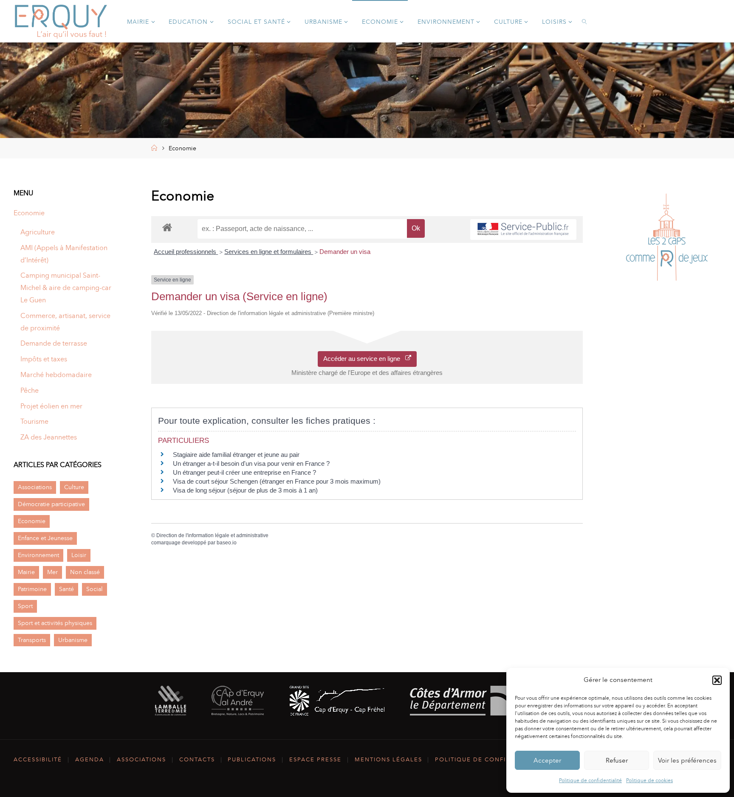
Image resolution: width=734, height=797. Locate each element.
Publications (252, 759)
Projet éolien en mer (51, 406)
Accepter (547, 760)
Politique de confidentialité (590, 780)
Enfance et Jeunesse (45, 538)
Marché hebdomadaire (56, 375)
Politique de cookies (649, 780)
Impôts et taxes (43, 359)
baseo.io (227, 543)
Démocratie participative (51, 504)
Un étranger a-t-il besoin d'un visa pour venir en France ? (251, 463)
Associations (35, 487)
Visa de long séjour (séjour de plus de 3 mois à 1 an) (245, 490)
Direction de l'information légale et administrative (212, 535)
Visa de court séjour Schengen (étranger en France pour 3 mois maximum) (277, 481)
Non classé (85, 572)
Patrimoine (32, 589)
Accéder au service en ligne (364, 358)
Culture (74, 487)
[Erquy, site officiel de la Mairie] (61, 21)
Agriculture (37, 232)
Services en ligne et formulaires (268, 251)
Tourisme (34, 421)
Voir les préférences (687, 760)
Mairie (26, 572)
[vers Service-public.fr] (523, 229)
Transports (32, 640)
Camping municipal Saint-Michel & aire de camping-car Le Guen (65, 287)
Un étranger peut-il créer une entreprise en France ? (244, 472)
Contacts (197, 759)
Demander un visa (344, 251)
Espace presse (315, 759)
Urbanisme (73, 640)
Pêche (29, 390)
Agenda (89, 759)
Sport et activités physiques (55, 623)
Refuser (617, 760)
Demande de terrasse (53, 343)
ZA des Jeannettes (48, 437)
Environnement (38, 555)
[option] (666, 239)
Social (94, 589)
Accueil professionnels (186, 251)
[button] (717, 680)
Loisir (78, 555)
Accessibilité (38, 759)
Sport (25, 606)
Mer (52, 572)
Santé (66, 589)
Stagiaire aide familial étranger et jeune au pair (236, 454)
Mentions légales (388, 759)
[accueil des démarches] (167, 227)
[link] (584, 21)
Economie (29, 213)
